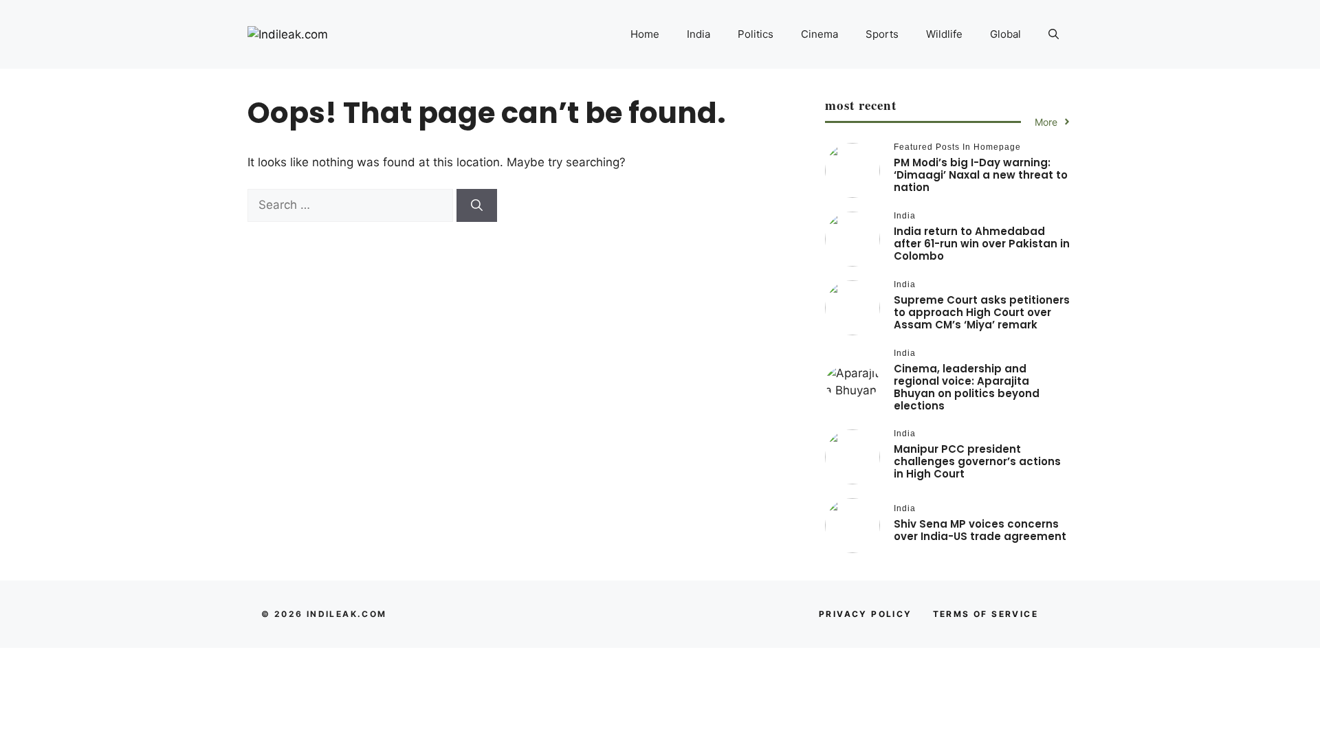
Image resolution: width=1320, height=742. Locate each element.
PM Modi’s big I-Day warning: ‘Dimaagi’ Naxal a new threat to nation (981, 174)
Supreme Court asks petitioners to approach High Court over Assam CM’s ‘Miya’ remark (982, 312)
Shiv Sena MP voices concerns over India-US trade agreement (980, 530)
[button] (1053, 34)
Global (1005, 34)
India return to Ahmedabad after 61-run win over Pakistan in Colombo (982, 243)
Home (644, 34)
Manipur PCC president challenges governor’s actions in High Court (977, 461)
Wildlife (944, 34)
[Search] (476, 205)
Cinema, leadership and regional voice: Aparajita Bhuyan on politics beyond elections (967, 387)
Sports (882, 34)
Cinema (819, 34)
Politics (755, 34)
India (698, 34)
